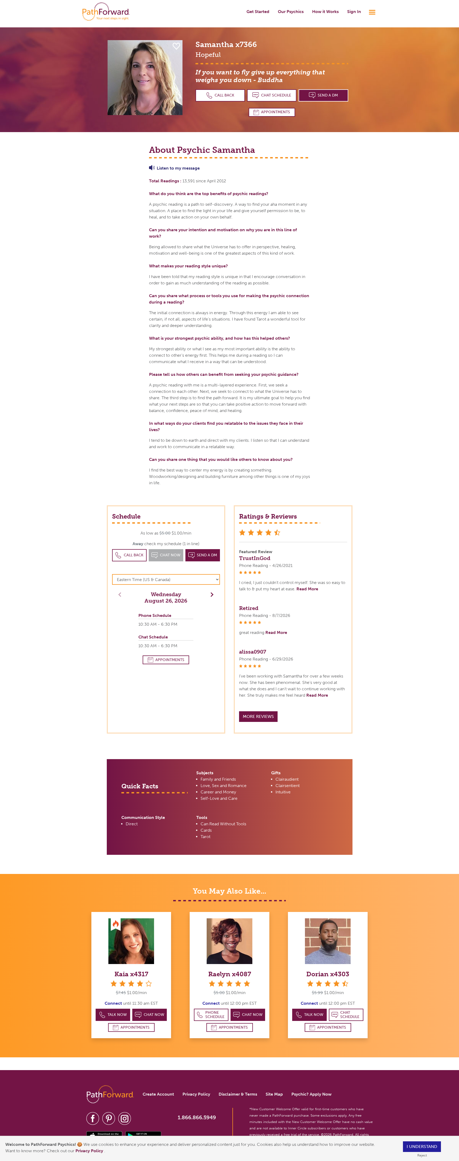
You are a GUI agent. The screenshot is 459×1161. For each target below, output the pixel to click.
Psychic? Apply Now (311, 1094)
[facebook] (92, 1118)
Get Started (257, 11)
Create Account (158, 1094)
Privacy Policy (89, 1150)
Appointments (275, 112)
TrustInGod (254, 558)
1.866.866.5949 (197, 1117)
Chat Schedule (276, 95)
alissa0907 (252, 652)
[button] (211, 594)
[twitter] (108, 1118)
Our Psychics (291, 11)
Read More (307, 588)
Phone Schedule (214, 1014)
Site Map (274, 1094)
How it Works (325, 11)
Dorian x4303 (327, 974)
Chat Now (154, 1014)
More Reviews (258, 716)
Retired (248, 608)
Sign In (354, 11)
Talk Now (117, 1014)
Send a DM (328, 95)
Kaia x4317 (131, 974)
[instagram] (124, 1118)
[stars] (229, 983)
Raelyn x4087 (229, 974)
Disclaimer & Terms (238, 1094)
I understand (422, 1146)
